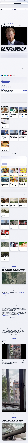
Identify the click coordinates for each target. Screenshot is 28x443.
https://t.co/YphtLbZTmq (20, 292)
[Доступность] (26, 0)
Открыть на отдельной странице (14, 334)
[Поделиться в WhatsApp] (4, 75)
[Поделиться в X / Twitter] (2, 75)
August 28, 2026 (11, 295)
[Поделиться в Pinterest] (10, 75)
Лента (10, 3)
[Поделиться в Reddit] (8, 75)
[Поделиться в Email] (13, 75)
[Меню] (27, 9)
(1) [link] (12, 116)
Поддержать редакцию (20, 0)
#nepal (18, 314)
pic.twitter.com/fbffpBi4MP (5, 293)
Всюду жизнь (3, 340)
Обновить (25, 194)
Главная (4, 3)
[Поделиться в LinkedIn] (7, 75)
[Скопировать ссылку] (14, 75)
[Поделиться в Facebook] (1, 75)
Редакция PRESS (11, 23)
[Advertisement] (14, 17)
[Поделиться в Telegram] (5, 75)
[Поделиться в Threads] (11, 75)
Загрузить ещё (14, 153)
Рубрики (17, 3)
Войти (25, 0)
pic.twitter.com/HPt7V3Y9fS (5, 315)
